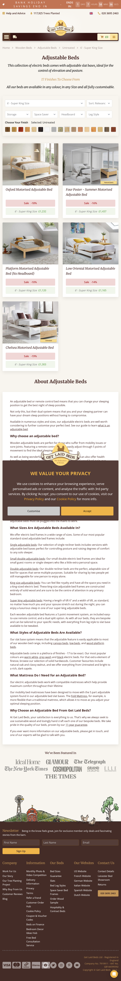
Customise (33, 511)
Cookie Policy (66, 499)
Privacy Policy (34, 499)
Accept (87, 511)
